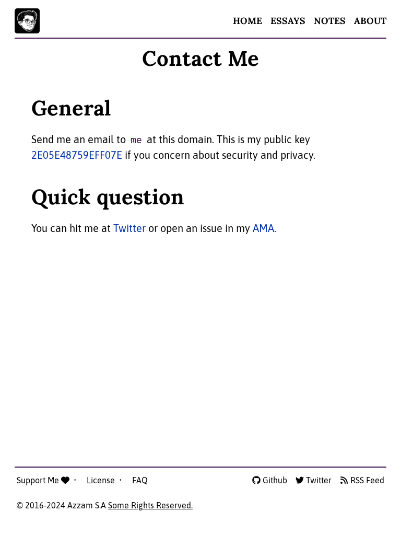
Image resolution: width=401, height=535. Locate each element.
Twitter (129, 228)
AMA (263, 228)
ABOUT (370, 21)
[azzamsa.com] (27, 20)
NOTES (330, 21)
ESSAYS (287, 21)
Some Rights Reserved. (150, 505)
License (102, 480)
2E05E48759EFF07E (76, 155)
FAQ (140, 480)
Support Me (39, 480)
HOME (247, 21)
